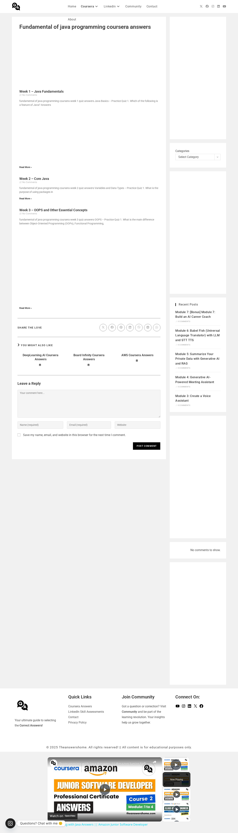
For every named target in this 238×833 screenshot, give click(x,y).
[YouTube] (177, 707)
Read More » (25, 167)
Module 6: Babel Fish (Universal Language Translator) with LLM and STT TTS (197, 335)
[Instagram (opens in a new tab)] (213, 6)
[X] (195, 707)
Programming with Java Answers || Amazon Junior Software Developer (104, 763)
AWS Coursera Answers (137, 355)
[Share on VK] (148, 327)
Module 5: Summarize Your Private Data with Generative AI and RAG (197, 358)
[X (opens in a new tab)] (201, 6)
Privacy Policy (77, 722)
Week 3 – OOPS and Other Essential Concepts (53, 210)
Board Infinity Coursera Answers (88, 357)
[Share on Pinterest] (121, 327)
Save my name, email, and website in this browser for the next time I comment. (74, 435)
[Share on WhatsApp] (156, 327)
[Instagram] (183, 707)
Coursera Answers (80, 706)
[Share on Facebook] (112, 327)
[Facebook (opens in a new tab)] (207, 6)
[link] (53, 763)
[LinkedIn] (189, 707)
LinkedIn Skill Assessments (86, 711)
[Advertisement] (89, 59)
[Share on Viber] (139, 327)
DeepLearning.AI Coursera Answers (40, 357)
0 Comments (184, 321)
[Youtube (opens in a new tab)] (224, 6)
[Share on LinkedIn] (130, 327)
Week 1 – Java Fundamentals (41, 91)
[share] (154, 762)
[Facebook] (201, 707)
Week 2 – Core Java (34, 179)
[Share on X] (103, 327)
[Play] (176, 794)
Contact (73, 717)
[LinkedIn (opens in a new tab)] (218, 6)
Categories (182, 151)
